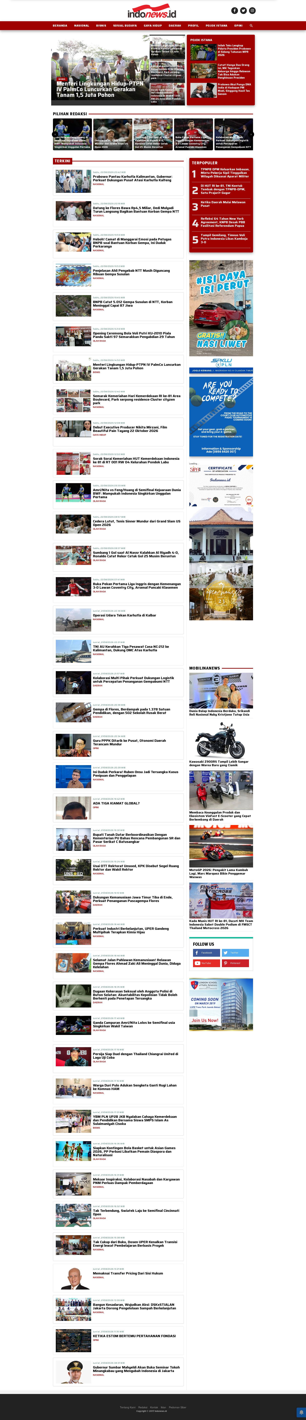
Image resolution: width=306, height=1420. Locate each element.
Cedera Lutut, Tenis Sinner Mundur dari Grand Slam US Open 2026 (136, 523)
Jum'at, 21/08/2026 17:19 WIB (108, 1049)
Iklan (163, 1407)
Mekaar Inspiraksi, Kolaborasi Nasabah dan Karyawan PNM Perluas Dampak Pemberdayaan (136, 1181)
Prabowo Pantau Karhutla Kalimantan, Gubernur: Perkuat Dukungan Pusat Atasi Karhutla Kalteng (132, 178)
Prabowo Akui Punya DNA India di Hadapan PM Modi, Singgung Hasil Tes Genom (234, 89)
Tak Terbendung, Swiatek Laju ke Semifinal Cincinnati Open (136, 1212)
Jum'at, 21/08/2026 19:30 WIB (108, 830)
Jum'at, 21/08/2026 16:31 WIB (108, 1175)
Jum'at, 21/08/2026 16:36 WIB (108, 1143)
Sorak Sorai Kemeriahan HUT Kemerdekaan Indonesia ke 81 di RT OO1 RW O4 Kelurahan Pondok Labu (136, 460)
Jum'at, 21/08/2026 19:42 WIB (109, 799)
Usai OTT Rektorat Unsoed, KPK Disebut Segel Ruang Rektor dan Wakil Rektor (136, 867)
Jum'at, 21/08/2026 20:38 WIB (109, 705)
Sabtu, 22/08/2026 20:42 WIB (109, 172)
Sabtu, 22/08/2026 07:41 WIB (109, 579)
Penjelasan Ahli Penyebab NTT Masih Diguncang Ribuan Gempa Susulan (131, 272)
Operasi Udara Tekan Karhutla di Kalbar (124, 615)
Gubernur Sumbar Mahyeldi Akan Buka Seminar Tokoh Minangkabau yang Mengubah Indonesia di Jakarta (136, 1369)
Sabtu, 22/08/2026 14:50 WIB (109, 360)
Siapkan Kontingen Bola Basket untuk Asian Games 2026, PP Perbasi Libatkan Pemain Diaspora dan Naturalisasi (134, 1151)
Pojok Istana (217, 25)
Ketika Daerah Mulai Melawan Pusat (223, 204)
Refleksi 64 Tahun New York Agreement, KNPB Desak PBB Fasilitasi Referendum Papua (223, 222)
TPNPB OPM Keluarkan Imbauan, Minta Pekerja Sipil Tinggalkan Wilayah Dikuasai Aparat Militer (225, 173)
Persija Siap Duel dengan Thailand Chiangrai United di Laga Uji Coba (135, 1055)
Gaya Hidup (153, 25)
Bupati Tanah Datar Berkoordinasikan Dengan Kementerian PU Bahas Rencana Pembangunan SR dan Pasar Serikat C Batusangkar (136, 838)
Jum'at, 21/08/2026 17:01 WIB (108, 1112)
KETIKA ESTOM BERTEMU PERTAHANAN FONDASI (134, 1336)
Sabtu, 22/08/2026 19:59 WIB (109, 235)
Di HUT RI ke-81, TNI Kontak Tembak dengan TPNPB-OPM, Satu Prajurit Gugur (223, 189)
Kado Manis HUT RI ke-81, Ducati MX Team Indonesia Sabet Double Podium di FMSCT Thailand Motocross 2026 (221, 924)
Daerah (175, 25)
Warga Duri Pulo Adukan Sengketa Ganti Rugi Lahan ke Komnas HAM (135, 1087)
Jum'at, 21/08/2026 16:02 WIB (109, 1206)
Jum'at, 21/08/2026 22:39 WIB (109, 611)
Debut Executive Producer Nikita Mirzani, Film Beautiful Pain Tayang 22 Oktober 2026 (130, 429)
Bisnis (101, 25)
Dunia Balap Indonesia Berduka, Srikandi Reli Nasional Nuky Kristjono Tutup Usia (219, 712)
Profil (193, 25)
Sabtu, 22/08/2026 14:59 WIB (109, 329)
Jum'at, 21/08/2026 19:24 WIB (109, 861)
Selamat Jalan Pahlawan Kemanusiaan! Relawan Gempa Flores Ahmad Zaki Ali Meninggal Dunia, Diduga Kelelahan (137, 963)
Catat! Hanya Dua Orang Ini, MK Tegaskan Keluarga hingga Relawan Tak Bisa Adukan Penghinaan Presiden (234, 71)
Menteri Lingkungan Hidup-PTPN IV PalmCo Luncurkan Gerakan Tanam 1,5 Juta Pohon (137, 366)
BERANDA (60, 25)
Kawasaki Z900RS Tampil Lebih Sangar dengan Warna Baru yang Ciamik (219, 763)
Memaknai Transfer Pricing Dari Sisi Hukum (128, 1273)
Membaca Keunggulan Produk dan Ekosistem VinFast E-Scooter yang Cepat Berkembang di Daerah (220, 816)
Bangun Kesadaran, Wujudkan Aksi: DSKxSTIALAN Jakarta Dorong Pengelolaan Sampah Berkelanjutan (134, 1306)
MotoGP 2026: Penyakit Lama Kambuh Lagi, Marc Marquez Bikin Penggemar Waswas (218, 873)
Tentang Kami (127, 1407)
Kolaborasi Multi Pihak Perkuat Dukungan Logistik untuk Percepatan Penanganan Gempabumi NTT (133, 679)
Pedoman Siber (177, 1407)
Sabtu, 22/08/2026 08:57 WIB (109, 517)
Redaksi (142, 1407)
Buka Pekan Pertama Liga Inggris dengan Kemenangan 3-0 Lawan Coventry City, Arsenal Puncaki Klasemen (137, 585)
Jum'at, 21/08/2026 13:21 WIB (108, 1269)
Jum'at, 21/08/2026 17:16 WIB (108, 1081)
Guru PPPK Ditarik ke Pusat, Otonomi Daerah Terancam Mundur (129, 742)
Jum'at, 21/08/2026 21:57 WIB (108, 673)
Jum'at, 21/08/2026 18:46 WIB (109, 924)
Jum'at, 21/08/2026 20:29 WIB (109, 767)
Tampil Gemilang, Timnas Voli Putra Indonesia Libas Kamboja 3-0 (224, 239)
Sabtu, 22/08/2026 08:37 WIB (109, 548)
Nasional (81, 25)
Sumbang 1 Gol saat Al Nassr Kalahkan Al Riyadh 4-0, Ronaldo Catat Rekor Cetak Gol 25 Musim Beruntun (136, 554)
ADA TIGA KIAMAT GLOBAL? (116, 803)
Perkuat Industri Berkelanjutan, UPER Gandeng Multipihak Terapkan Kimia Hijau (131, 930)
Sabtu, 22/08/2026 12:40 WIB (109, 391)
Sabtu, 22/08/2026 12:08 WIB (109, 423)
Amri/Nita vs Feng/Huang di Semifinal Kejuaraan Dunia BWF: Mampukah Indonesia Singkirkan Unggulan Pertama (137, 493)
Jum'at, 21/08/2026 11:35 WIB (108, 1331)
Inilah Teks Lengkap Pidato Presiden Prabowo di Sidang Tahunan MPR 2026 (234, 50)
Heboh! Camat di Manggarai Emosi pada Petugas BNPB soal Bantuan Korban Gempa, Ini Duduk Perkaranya (132, 242)
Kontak (154, 1407)
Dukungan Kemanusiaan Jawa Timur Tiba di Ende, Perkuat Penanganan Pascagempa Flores (133, 899)
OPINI (238, 25)
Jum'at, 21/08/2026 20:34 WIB (109, 736)
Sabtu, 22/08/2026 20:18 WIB (109, 203)
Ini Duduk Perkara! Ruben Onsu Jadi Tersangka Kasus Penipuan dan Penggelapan (135, 773)
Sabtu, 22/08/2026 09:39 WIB (109, 485)
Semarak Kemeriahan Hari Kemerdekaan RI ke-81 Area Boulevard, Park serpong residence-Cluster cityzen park (136, 399)
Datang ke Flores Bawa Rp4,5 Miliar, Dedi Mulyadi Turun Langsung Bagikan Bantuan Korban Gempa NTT (136, 209)
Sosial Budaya (125, 25)
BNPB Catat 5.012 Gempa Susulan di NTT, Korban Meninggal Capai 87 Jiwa (132, 303)
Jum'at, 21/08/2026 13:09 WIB (108, 1300)
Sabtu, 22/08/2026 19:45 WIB (109, 297)
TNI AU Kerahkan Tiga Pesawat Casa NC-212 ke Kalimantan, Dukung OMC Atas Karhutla (131, 648)
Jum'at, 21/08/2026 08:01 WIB (109, 1363)
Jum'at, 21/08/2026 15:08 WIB (109, 1237)
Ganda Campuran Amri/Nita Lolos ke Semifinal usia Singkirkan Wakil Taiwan (134, 1024)
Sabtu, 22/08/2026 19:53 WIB (109, 266)
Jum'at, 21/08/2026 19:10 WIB (108, 893)
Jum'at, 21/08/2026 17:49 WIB (108, 1018)
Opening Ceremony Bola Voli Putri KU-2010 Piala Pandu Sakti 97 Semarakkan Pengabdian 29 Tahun (134, 335)
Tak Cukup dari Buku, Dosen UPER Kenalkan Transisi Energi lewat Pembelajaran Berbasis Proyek (135, 1243)
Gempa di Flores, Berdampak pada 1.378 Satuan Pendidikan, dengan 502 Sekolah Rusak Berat (131, 711)
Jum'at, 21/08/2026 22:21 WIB (109, 642)
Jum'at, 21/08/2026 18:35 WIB (108, 987)
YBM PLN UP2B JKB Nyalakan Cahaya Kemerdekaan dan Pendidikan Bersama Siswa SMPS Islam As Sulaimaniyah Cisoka (135, 1120)
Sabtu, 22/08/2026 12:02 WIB (109, 454)
